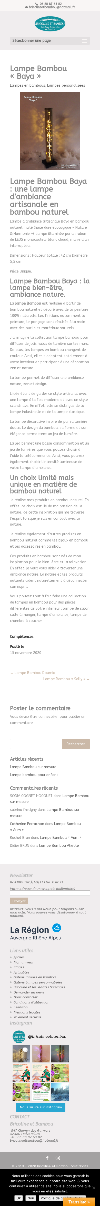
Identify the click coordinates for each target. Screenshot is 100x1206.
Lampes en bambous (27, 85)
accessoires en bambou (41, 546)
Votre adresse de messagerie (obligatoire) (42, 889)
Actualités (21, 972)
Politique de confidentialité (62, 1198)
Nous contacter (25, 997)
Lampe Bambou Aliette (59, 845)
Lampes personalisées (66, 85)
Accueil (19, 957)
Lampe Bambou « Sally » (66, 679)
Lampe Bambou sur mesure (33, 767)
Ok (18, 1198)
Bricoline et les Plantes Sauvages (39, 987)
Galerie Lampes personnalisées (38, 982)
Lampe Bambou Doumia (32, 673)
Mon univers (23, 962)
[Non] (93, 1187)
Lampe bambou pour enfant (34, 775)
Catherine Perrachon (27, 824)
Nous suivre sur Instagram (41, 1107)
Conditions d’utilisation (31, 1002)
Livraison (21, 1007)
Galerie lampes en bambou (35, 977)
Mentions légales (27, 1012)
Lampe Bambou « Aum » (61, 838)
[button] (21, 1053)
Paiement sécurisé (28, 1017)
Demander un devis (29, 992)
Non (30, 1198)
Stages (19, 967)
